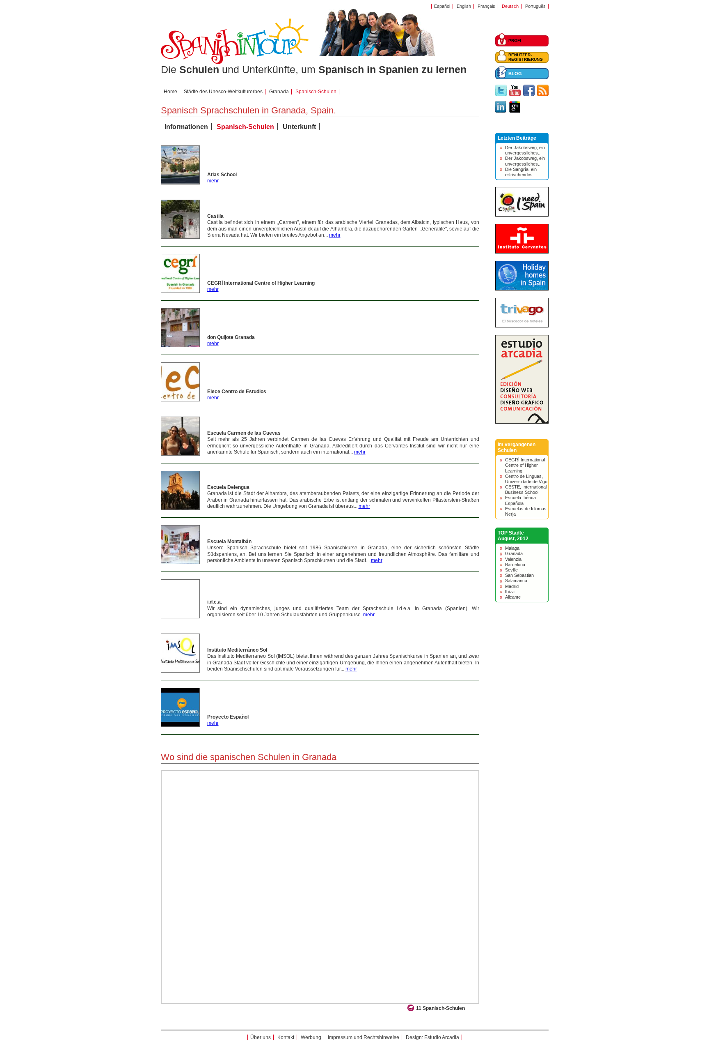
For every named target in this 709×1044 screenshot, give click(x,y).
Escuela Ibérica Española (520, 500)
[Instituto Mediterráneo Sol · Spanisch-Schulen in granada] (180, 670)
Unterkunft (299, 126)
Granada (279, 91)
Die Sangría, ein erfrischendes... (521, 172)
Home (170, 91)
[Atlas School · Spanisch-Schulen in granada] (180, 182)
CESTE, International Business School (526, 489)
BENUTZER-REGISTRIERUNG (525, 57)
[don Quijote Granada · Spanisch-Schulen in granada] (180, 345)
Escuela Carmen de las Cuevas (244, 433)
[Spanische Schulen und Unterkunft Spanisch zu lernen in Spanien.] (235, 62)
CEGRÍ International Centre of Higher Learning (261, 283)
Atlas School (222, 174)
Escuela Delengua (228, 487)
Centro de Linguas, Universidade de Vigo (526, 479)
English (464, 6)
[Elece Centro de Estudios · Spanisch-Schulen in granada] (180, 399)
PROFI (514, 40)
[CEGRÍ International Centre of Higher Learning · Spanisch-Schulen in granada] (180, 291)
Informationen (186, 126)
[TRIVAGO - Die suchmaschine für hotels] (522, 326)
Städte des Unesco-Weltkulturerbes (223, 91)
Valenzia (513, 559)
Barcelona (515, 564)
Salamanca (516, 580)
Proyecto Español (228, 717)
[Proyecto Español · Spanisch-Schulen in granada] (180, 725)
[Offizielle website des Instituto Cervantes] (522, 252)
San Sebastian (519, 575)
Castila (215, 216)
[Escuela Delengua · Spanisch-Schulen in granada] (180, 508)
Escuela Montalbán (229, 541)
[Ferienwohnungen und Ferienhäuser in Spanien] (522, 289)
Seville (511, 569)
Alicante (513, 597)
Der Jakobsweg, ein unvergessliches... (525, 150)
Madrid (512, 586)
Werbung (311, 1037)
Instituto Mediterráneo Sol (237, 650)
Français (486, 6)
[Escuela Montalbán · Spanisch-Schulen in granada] (180, 562)
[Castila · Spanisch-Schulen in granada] (180, 237)
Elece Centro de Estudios (236, 391)
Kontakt (285, 1037)
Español (442, 6)
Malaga (512, 548)
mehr (213, 181)
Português (535, 6)
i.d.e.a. (214, 602)
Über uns (260, 1037)
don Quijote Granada (231, 337)
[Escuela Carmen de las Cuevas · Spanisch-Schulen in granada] (180, 453)
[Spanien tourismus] (522, 215)
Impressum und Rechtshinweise (363, 1037)
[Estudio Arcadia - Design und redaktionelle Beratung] (522, 422)
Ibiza (510, 591)
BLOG (515, 73)
